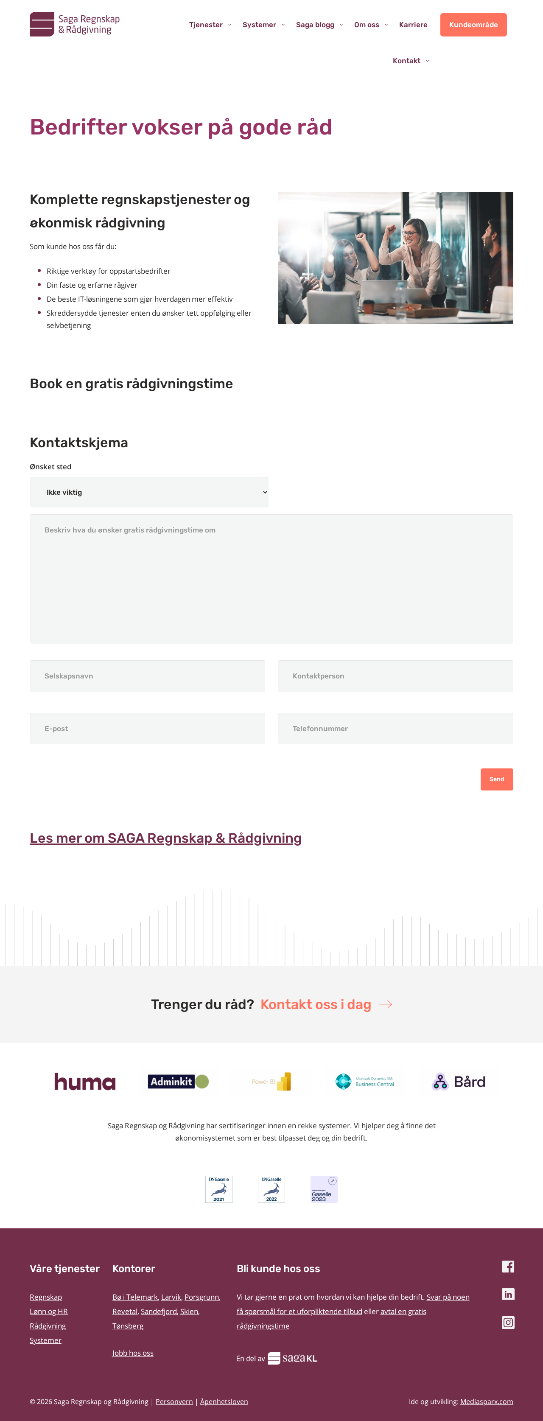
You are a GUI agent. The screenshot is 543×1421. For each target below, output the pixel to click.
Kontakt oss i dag (316, 1004)
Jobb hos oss (133, 1353)
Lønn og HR (49, 1311)
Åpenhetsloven (224, 1401)
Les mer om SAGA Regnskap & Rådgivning (166, 838)
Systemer (46, 1340)
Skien (189, 1311)
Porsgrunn (202, 1297)
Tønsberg (127, 1326)
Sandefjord (159, 1311)
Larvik (171, 1297)
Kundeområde (473, 24)
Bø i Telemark (135, 1297)
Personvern (174, 1401)
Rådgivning (48, 1326)
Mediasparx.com (486, 1401)
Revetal (124, 1311)
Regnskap (46, 1297)
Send (497, 779)
